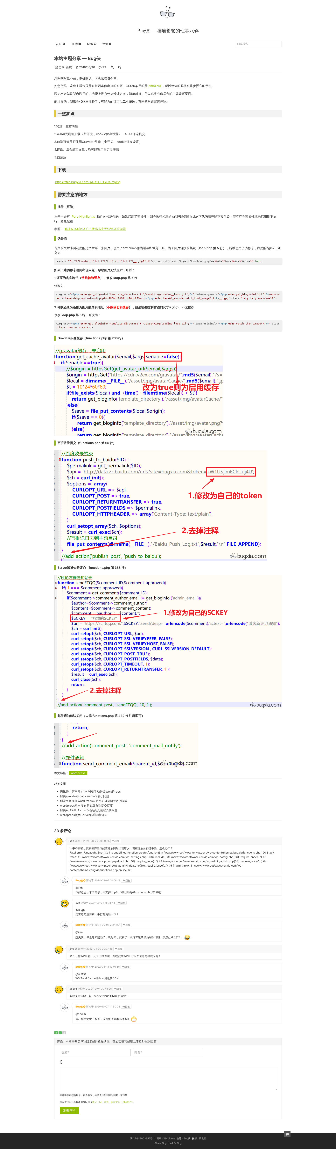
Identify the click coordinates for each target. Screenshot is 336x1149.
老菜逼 (73, 948)
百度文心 (115, 1102)
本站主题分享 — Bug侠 (77, 58)
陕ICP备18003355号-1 (142, 1138)
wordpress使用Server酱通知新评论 (84, 815)
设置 (105, 44)
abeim (73, 988)
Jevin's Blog (174, 1143)
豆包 (106, 1102)
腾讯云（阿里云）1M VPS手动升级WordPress (90, 791)
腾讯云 (202, 1138)
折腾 (75, 44)
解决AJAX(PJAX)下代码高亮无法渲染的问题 (95, 229)
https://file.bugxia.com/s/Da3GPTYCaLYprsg (88, 182)
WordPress (169, 1138)
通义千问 (97, 1102)
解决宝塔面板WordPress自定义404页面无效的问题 (94, 801)
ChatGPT (127, 1102)
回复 (117, 841)
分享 (62, 67)
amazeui (155, 86)
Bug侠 (187, 1138)
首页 (59, 44)
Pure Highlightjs (83, 216)
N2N (90, 44)
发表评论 (69, 1110)
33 (104, 67)
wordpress (78, 773)
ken (72, 840)
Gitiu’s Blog (160, 1143)
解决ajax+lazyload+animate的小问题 (84, 796)
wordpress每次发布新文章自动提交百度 (86, 805)
